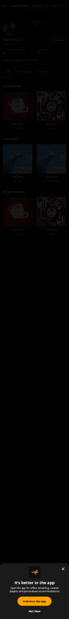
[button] (34, 309)
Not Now (34, 611)
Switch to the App (34, 601)
